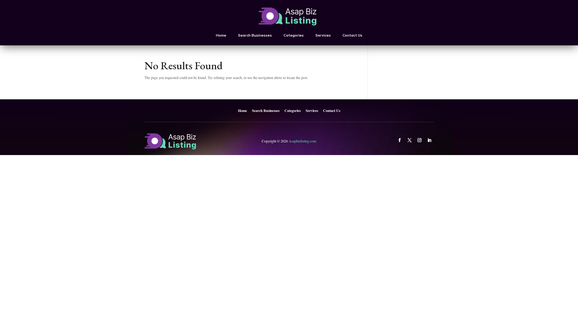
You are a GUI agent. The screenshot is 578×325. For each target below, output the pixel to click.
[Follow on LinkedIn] (429, 140)
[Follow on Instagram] (419, 140)
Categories (294, 35)
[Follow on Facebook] (400, 140)
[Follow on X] (410, 140)
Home (221, 35)
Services (323, 35)
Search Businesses (255, 35)
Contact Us (352, 35)
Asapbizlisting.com (302, 141)
